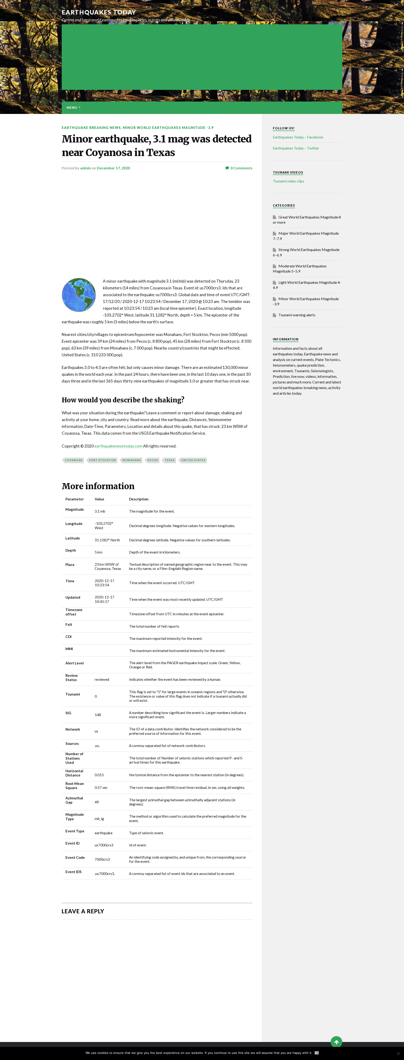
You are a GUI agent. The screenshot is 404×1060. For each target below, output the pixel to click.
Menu (72, 107)
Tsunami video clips (288, 181)
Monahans (132, 460)
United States (193, 460)
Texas (170, 460)
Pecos (153, 460)
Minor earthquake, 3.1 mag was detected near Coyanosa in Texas (157, 146)
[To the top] (336, 1042)
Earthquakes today (99, 12)
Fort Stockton (102, 460)
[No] (398, 1053)
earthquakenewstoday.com (118, 446)
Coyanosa (74, 460)
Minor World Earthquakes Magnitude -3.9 (168, 128)
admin (85, 168)
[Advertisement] (202, 57)
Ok (317, 1052)
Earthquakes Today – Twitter (296, 148)
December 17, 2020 (113, 168)
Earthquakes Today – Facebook (298, 137)
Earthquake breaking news (91, 128)
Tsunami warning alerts (296, 315)
